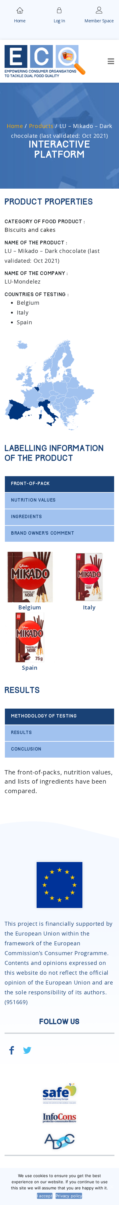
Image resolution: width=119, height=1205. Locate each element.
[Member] (59, 9)
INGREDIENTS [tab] (26, 517)
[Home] (20, 9)
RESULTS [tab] (21, 733)
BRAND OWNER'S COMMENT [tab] (42, 534)
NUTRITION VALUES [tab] (33, 501)
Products (41, 126)
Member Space (99, 21)
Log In (59, 21)
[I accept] (111, 1187)
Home (19, 21)
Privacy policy (69, 1195)
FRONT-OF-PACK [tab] (30, 484)
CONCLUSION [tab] (26, 749)
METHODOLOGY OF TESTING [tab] (44, 716)
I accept (44, 1195)
